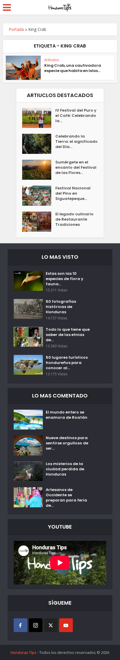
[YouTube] (66, 625)
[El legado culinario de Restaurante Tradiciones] (38, 222)
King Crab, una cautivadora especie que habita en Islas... (72, 68)
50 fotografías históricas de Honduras (61, 307)
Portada (16, 29)
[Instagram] (36, 625)
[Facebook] (20, 625)
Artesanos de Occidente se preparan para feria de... (66, 497)
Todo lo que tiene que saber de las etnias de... (68, 335)
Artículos (51, 59)
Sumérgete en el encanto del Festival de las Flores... (75, 167)
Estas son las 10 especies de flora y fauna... (64, 279)
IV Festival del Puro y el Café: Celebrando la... (75, 116)
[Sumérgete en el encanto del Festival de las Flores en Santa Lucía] (38, 170)
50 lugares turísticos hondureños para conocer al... (67, 363)
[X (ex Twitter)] (51, 625)
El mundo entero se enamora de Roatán (66, 415)
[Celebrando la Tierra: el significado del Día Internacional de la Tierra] (38, 144)
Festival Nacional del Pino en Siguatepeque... (73, 193)
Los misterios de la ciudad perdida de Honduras (65, 469)
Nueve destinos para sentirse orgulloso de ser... (67, 443)
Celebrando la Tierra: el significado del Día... (76, 141)
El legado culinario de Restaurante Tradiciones (74, 219)
